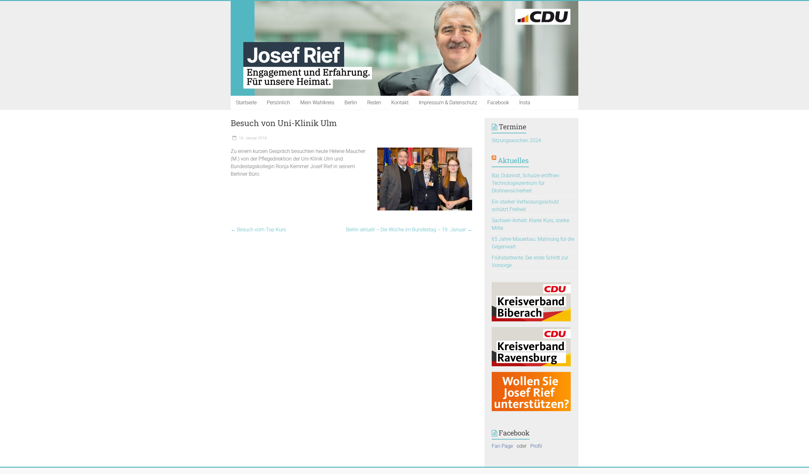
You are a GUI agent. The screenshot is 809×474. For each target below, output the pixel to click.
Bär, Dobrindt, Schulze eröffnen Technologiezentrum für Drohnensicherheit (525, 183)
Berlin (350, 103)
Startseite (246, 103)
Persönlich (278, 103)
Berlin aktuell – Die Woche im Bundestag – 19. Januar (409, 230)
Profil (536, 446)
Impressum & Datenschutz (448, 103)
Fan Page (502, 446)
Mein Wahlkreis (317, 103)
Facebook (498, 103)
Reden (374, 103)
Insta (524, 103)
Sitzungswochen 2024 (516, 140)
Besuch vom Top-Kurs (258, 230)
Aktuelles (513, 160)
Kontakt (400, 103)
